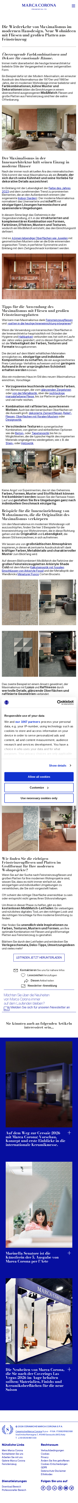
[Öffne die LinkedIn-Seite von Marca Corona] (54, 1489)
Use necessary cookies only (39, 798)
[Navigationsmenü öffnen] (73, 5)
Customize (37, 787)
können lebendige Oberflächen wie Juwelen (40, 238)
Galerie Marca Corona (13, 1461)
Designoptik (13, 419)
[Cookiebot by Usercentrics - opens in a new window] (57, 702)
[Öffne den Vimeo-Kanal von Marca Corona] (71, 1489)
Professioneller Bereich (14, 1490)
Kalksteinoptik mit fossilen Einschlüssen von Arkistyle (33, 569)
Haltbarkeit (26, 336)
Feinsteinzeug (9, 1464)
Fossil (40, 571)
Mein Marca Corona (12, 1450)
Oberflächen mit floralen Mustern (37, 416)
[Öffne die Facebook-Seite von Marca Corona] (43, 1489)
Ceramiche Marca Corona (29, 1431)
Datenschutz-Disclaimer (53, 1471)
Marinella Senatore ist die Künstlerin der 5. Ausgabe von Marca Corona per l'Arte (32, 1257)
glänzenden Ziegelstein (56, 390)
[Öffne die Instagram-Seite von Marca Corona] (49, 1489)
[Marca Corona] (39, 7)
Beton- (19, 433)
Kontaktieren (42, 970)
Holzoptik (27, 443)
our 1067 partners (27, 721)
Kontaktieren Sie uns (12, 1454)
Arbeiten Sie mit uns (12, 1457)
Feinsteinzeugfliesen (59, 320)
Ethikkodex (46, 1474)
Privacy (44, 1457)
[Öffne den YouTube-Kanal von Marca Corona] (66, 1489)
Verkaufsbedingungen (52, 1450)
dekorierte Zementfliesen (45, 413)
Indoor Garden (27, 198)
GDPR (44, 1467)
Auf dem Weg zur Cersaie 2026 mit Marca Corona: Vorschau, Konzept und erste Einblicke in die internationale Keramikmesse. (35, 1139)
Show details (57, 765)
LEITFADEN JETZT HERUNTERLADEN (39, 957)
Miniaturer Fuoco (28, 574)
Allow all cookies (39, 776)
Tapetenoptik (40, 433)
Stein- (10, 443)
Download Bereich (11, 1487)
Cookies (45, 1454)
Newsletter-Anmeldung (42, 985)
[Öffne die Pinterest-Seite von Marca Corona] (60, 1489)
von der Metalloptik (24, 393)
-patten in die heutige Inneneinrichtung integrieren (39, 323)
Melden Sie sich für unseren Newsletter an (40, 1007)
